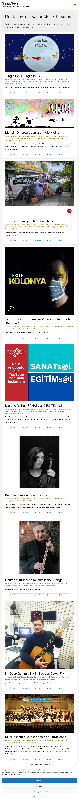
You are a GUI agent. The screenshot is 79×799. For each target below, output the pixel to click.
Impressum (44, 796)
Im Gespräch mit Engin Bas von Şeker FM (34, 673)
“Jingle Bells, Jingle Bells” (23, 76)
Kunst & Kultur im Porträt (37, 585)
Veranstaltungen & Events (57, 411)
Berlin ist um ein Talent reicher (27, 495)
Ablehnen (39, 786)
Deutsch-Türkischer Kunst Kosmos (16, 81)
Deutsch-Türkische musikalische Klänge (34, 580)
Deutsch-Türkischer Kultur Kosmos (56, 79)
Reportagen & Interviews (13, 501)
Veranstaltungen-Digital (13, 413)
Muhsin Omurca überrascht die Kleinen (33, 132)
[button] (76, 764)
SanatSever (11, 3)
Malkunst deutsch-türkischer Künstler (41, 81)
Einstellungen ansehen (39, 792)
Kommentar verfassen (12, 79)
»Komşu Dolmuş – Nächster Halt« (29, 221)
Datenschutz (36, 796)
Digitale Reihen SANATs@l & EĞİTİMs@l (33, 405)
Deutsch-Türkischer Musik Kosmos (32, 79)
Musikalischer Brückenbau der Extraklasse (35, 737)
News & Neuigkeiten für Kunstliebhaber (43, 138)
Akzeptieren (39, 780)
